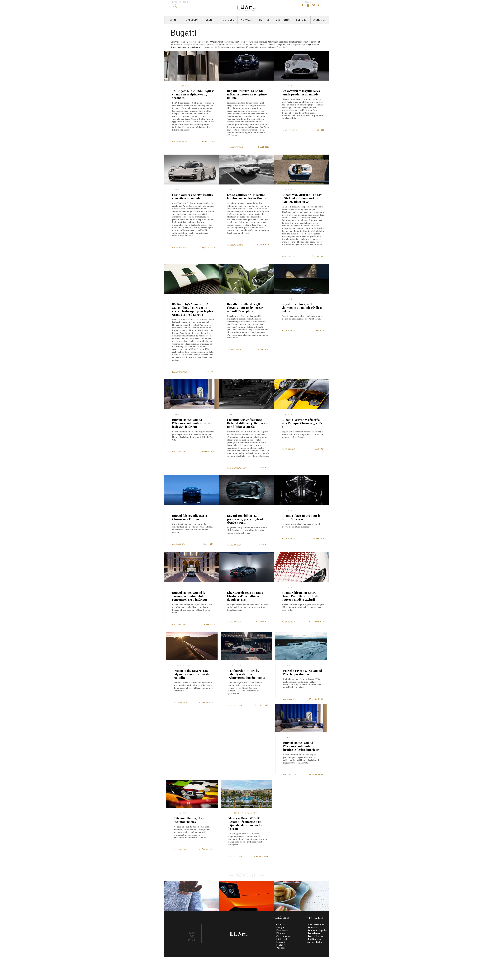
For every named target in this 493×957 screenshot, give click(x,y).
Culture (301, 20)
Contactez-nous (316, 925)
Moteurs (228, 20)
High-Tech (264, 20)
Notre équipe (315, 936)
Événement (319, 20)
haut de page (192, 936)
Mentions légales (317, 930)
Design (210, 20)
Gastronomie (284, 20)
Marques (313, 927)
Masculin (192, 20)
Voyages (246, 20)
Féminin (174, 20)
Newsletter (314, 933)
